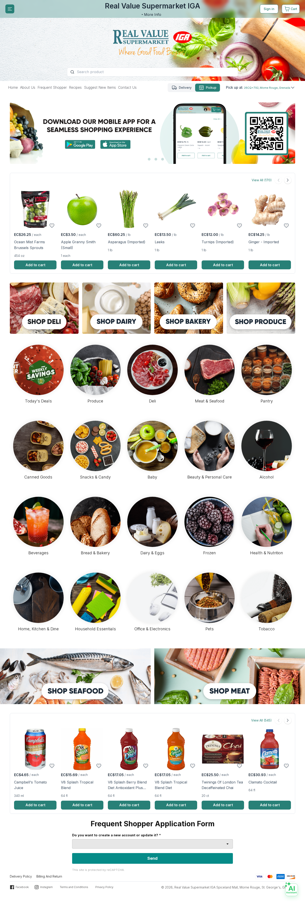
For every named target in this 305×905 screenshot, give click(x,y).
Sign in (269, 9)
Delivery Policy (21, 876)
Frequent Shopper (52, 87)
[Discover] (291, 876)
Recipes (75, 87)
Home (13, 87)
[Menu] (9, 8)
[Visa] (259, 876)
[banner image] (152, 40)
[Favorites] (52, 225)
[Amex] (280, 876)
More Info (152, 14)
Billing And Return (49, 876)
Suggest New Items (100, 87)
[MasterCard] (270, 876)
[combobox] (152, 844)
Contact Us (127, 87)
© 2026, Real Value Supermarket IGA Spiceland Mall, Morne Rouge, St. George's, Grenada (228, 887)
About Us (27, 87)
